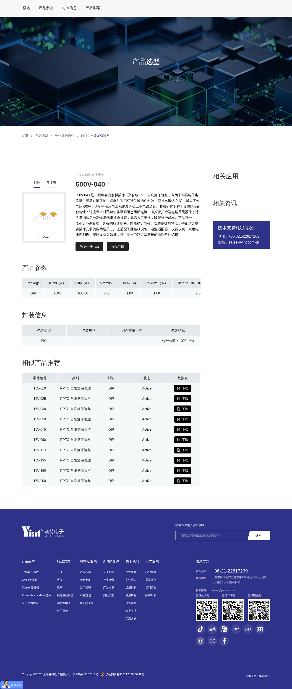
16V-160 (40, 470)
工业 (60, 572)
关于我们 (132, 561)
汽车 (60, 587)
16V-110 (40, 450)
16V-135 (40, 460)
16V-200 (40, 481)
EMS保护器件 (64, 135)
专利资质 (85, 579)
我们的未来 (87, 603)
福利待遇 (150, 587)
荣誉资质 (130, 610)
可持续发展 (88, 561)
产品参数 (46, 8)
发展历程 (130, 595)
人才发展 (152, 561)
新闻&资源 (111, 561)
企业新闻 (108, 572)
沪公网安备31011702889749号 (125, 674)
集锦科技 (264, 676)
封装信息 (69, 8)
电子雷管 (62, 610)
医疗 (60, 579)
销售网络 (130, 603)
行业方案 (64, 561)
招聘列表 (150, 595)
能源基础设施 (65, 595)
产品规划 (85, 595)
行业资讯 (108, 579)
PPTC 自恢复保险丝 (95, 135)
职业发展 (150, 572)
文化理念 (130, 579)
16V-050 (40, 419)
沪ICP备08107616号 (85, 674)
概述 (26, 8)
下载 (185, 388)
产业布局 (85, 572)
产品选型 (41, 135)
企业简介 (130, 572)
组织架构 (130, 587)
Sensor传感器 (30, 587)
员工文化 (150, 579)
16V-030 (40, 409)
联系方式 (130, 618)
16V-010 (40, 388)
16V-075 (40, 429)
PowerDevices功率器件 (36, 595)
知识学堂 (108, 595)
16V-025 (40, 398)
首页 (25, 135)
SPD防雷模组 (30, 603)
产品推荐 (92, 8)
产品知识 (108, 587)
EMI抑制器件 (30, 579)
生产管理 (85, 587)
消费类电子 (64, 603)
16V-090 (40, 440)
